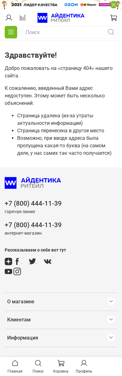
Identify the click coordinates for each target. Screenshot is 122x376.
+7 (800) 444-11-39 (33, 203)
